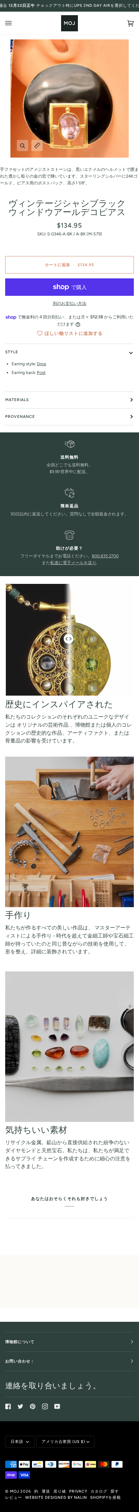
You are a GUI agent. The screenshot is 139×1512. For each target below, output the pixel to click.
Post (41, 372)
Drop (41, 363)
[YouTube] (57, 1406)
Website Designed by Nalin (56, 1497)
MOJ (14, 1491)
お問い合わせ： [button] (20, 1361)
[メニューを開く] (15, 23)
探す (115, 1491)
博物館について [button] (20, 1342)
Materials (17, 400)
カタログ (99, 1491)
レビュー (13, 1497)
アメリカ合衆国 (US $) (63, 1441)
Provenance (20, 416)
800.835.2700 (105, 556)
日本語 (18, 1441)
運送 (46, 1491)
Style (11, 352)
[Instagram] (45, 1406)
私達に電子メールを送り (73, 562)
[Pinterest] (33, 1406)
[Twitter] (20, 1406)
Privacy (78, 1491)
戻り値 (59, 1491)
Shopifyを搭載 (105, 1497)
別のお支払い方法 (69, 303)
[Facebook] (8, 1406)
